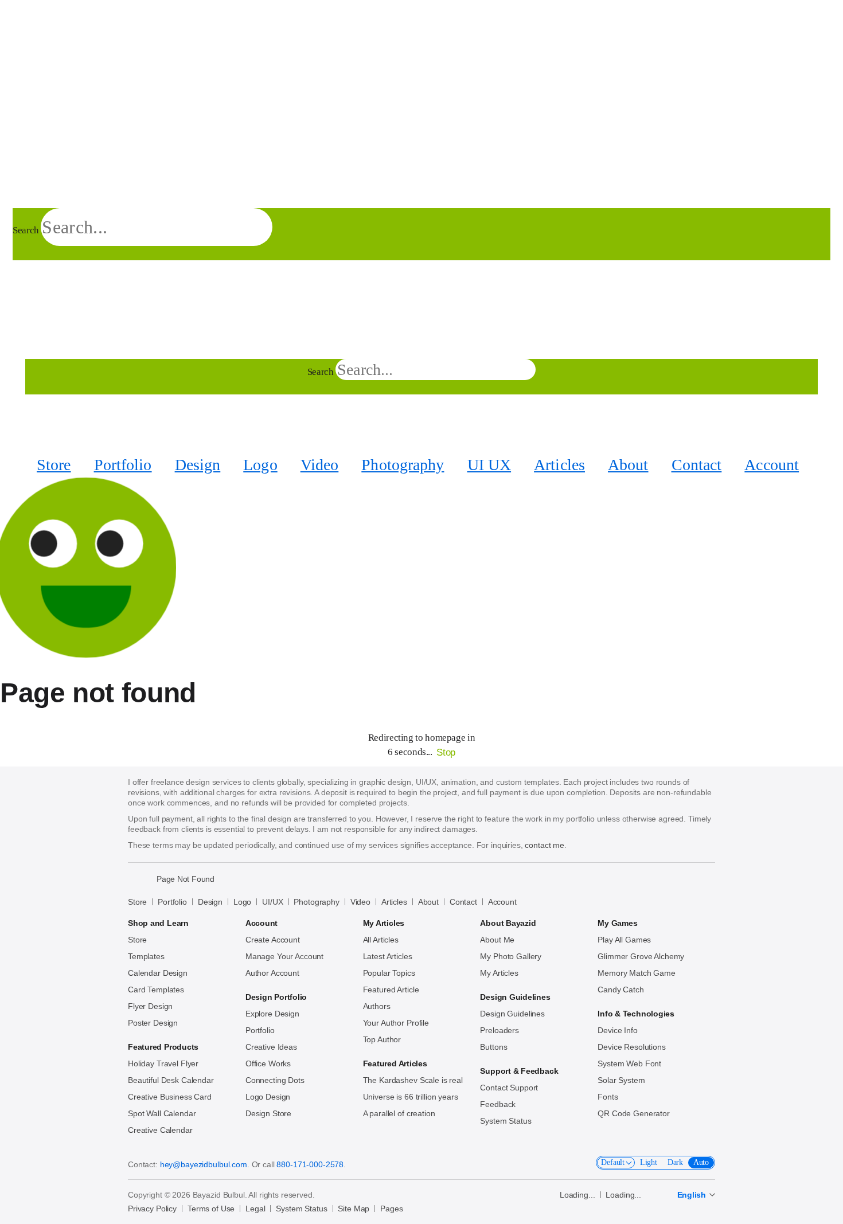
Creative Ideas (271, 1046)
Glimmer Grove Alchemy (641, 956)
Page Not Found (185, 878)
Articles (559, 465)
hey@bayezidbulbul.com (203, 1164)
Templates (146, 956)
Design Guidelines (512, 1013)
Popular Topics (389, 972)
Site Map (353, 1208)
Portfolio (123, 465)
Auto (701, 1162)
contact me (544, 845)
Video (319, 465)
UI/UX (272, 901)
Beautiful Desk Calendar (171, 1080)
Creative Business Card (170, 1096)
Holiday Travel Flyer (163, 1063)
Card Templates (156, 989)
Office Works (268, 1063)
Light (648, 1162)
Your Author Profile (396, 1022)
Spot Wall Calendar (162, 1113)
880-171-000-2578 (310, 1164)
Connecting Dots (275, 1080)
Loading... (577, 1194)
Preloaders (499, 1030)
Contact (697, 465)
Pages (391, 1208)
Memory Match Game (637, 972)
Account (771, 465)
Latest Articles (387, 956)
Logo (260, 465)
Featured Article (391, 989)
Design (198, 465)
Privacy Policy (152, 1208)
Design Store (268, 1113)
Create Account (272, 939)
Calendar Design (158, 972)
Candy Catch (620, 989)
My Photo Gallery (510, 956)
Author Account (272, 972)
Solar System (621, 1080)
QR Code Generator (634, 1113)
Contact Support (509, 1087)
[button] (22, 195)
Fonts (608, 1096)
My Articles (499, 972)
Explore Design (272, 1013)
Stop (445, 752)
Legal (255, 1208)
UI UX (489, 465)
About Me (497, 939)
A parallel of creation (399, 1113)
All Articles (381, 939)
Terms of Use (211, 1208)
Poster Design (153, 1022)
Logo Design (267, 1096)
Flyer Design (150, 1006)
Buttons (493, 1046)
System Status (505, 1120)
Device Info (617, 1030)
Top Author (382, 1039)
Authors (377, 1006)
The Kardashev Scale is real (413, 1080)
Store (54, 465)
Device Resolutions (631, 1046)
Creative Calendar (160, 1130)
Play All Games (624, 939)
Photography (402, 465)
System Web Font (629, 1063)
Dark (675, 1162)
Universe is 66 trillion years (410, 1096)
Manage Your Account (284, 956)
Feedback (498, 1104)
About (628, 465)
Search (26, 230)
